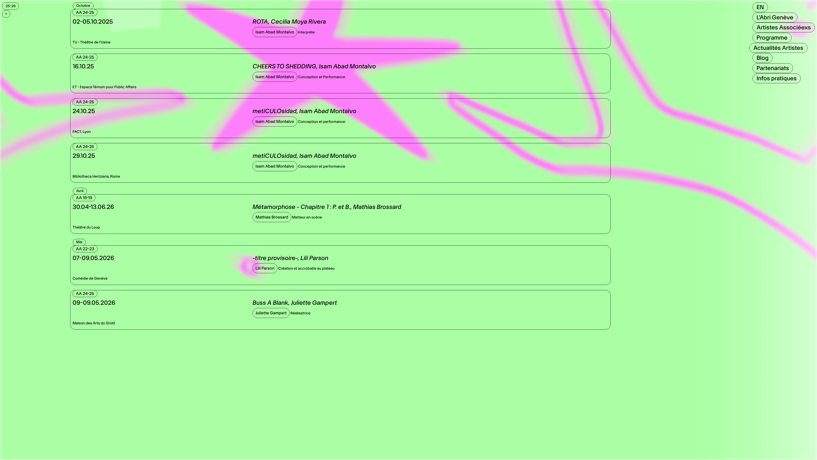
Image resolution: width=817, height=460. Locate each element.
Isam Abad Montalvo (275, 32)
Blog (762, 57)
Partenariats (773, 68)
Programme (772, 37)
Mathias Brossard (272, 217)
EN (760, 7)
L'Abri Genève (775, 17)
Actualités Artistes (778, 47)
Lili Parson (265, 268)
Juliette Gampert (271, 312)
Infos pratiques (777, 78)
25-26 (11, 6)
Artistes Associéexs (784, 27)
